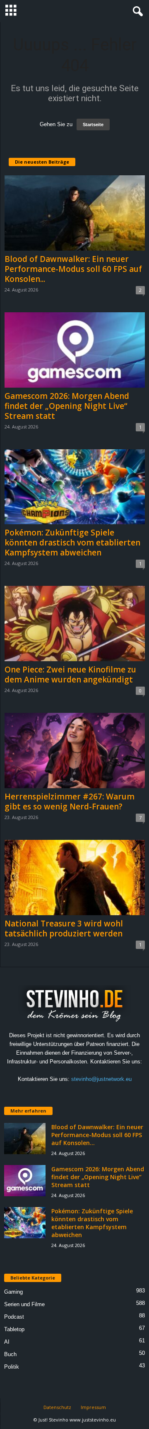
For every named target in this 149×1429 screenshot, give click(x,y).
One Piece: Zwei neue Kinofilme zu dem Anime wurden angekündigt (70, 674)
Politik (11, 1367)
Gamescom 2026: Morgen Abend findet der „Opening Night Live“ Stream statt (67, 406)
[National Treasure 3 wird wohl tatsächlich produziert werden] (75, 877)
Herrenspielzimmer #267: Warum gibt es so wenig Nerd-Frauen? (70, 801)
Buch (10, 1354)
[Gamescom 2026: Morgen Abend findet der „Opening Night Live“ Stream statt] (75, 350)
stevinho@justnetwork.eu (101, 1079)
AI (7, 1342)
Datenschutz (57, 1407)
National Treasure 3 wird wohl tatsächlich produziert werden (64, 928)
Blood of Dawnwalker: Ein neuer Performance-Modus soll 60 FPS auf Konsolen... (73, 269)
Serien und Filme (24, 1304)
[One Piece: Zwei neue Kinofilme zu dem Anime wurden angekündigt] (75, 623)
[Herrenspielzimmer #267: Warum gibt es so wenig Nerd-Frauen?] (75, 750)
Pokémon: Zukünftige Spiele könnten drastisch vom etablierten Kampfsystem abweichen (72, 542)
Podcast (14, 1317)
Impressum (93, 1407)
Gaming (13, 1292)
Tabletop (14, 1329)
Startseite (93, 124)
